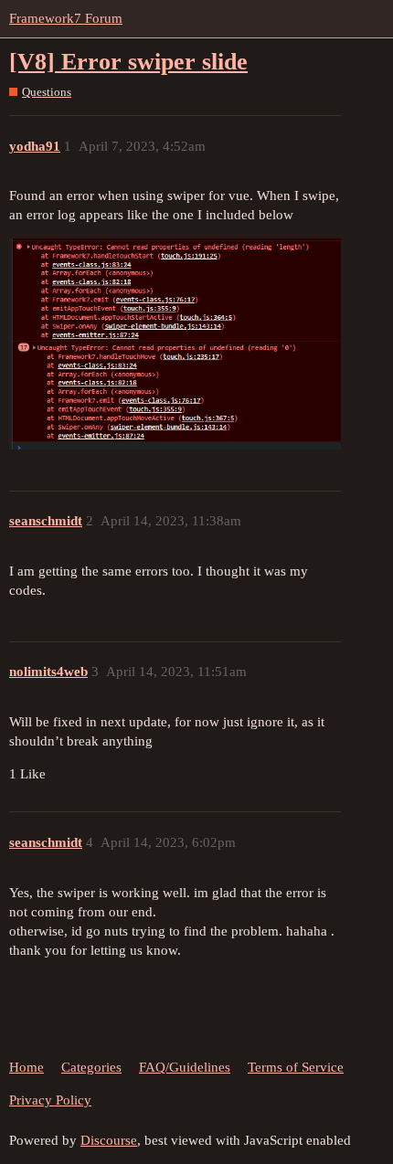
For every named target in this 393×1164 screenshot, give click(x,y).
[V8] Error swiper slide (128, 61)
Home (26, 1067)
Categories (91, 1067)
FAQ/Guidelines (184, 1067)
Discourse (108, 1140)
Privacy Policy (50, 1100)
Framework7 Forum (65, 18)
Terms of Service (296, 1067)
